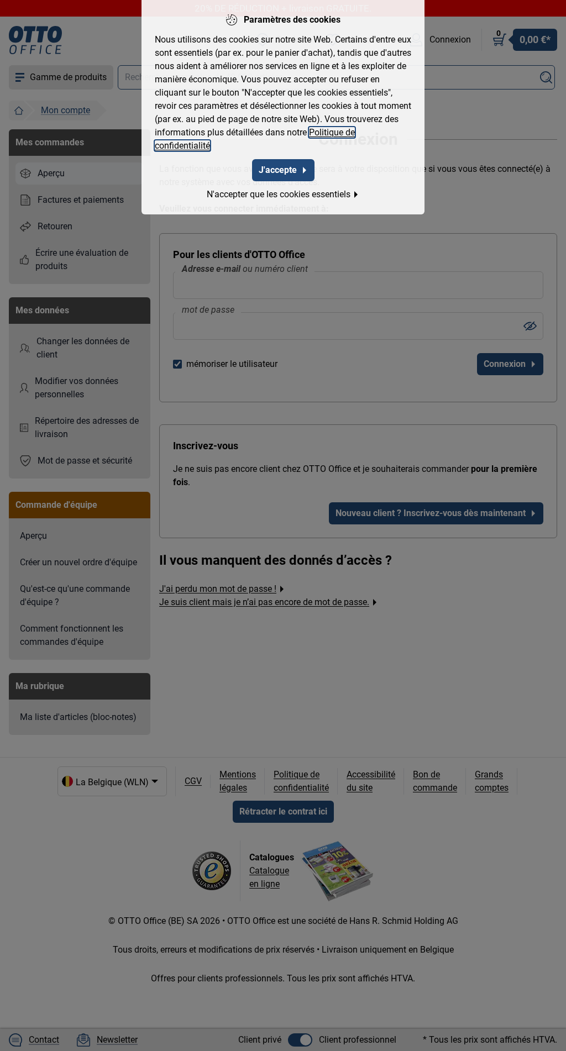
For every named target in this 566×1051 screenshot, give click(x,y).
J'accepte (278, 170)
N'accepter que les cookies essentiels (278, 194)
